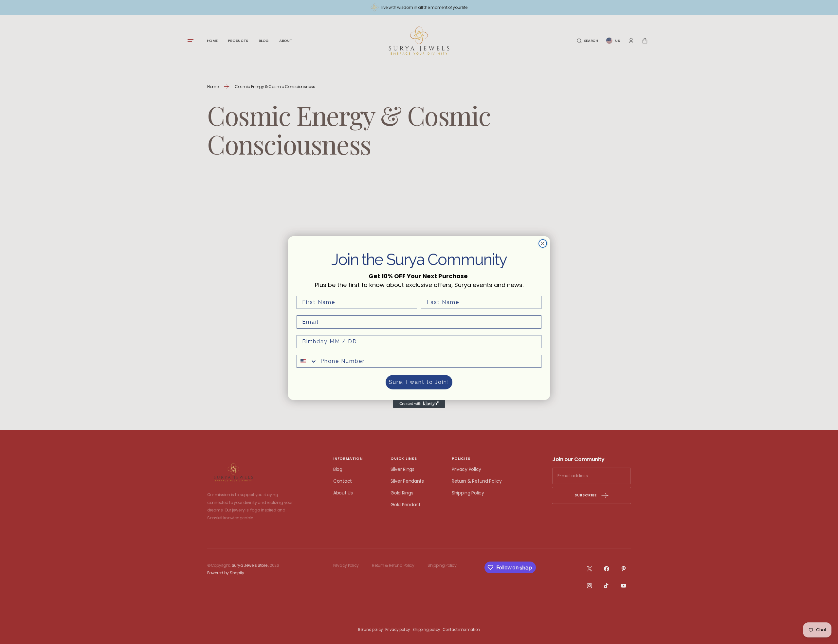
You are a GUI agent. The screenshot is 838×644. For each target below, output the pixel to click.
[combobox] (307, 361)
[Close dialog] (543, 243)
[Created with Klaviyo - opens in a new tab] (419, 404)
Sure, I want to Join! (419, 382)
